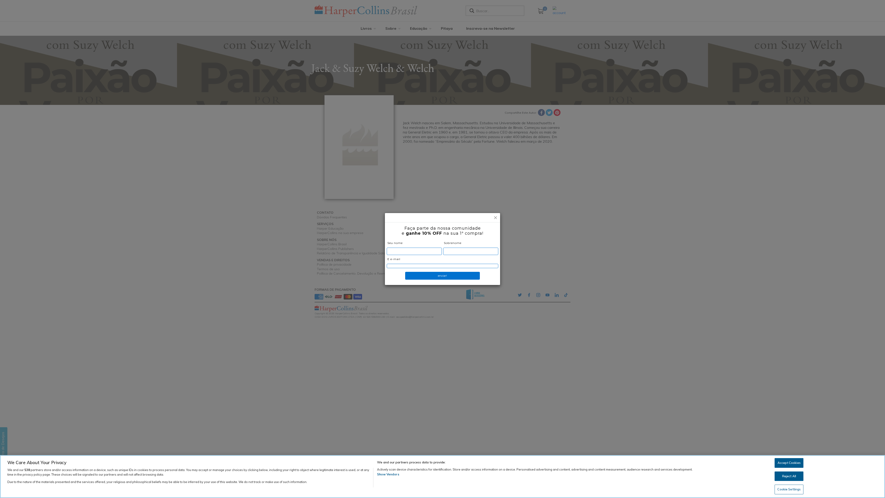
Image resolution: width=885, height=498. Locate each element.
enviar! (442, 275)
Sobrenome (452, 243)
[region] (442, 476)
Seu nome (395, 243)
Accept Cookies (789, 463)
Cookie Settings (789, 489)
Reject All (789, 476)
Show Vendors (388, 474)
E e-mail (393, 259)
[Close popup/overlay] (495, 217)
